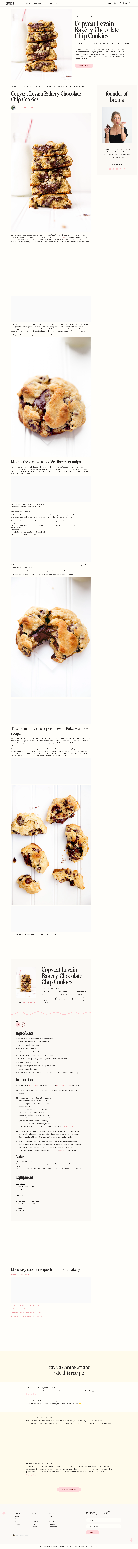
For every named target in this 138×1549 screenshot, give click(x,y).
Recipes (35, 1513)
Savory (34, 1527)
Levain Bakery (60, 237)
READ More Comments (69, 1489)
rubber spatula (68, 1126)
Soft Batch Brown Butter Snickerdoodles (26, 1313)
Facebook (53, 1527)
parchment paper (63, 1085)
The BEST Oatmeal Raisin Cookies (23, 1275)
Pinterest (52, 1524)
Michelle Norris (29, 1002)
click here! (120, 157)
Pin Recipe (62, 999)
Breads (34, 1516)
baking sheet (34, 1085)
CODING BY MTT (95, 1546)
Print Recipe (78, 999)
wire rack (62, 1150)
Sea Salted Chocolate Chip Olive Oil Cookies (27, 1305)
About (17, 1516)
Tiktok (51, 1519)
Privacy (17, 1524)
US (18, 1024)
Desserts (27, 86)
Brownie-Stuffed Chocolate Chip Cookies (26, 1316)
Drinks (34, 1524)
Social (52, 1513)
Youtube (52, 1521)
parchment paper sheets (25, 1187)
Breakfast (35, 1519)
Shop (17, 1521)
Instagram (53, 1516)
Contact (18, 1519)
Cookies (78, 17)
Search (115, 3)
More (17, 1513)
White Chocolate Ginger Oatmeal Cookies (27, 1309)
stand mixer (20, 1189)
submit (92, 1532)
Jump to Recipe (84, 65)
